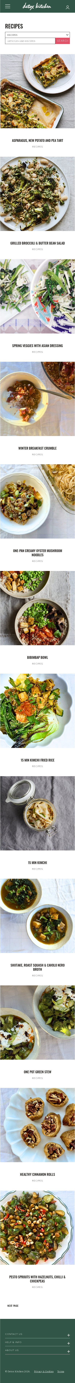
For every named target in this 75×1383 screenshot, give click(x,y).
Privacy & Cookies (44, 1371)
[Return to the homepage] (37, 7)
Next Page (12, 1305)
